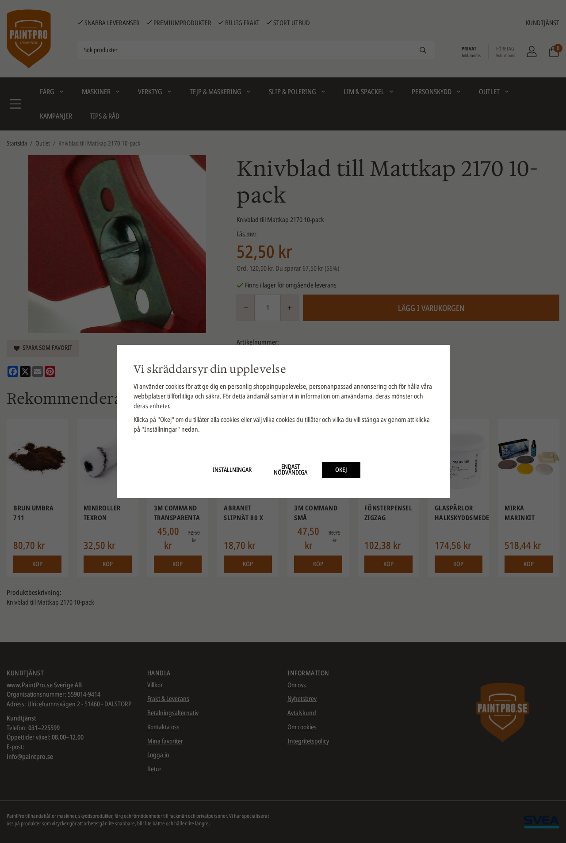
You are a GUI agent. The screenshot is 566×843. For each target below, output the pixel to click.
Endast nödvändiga (290, 470)
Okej (341, 470)
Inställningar (232, 470)
